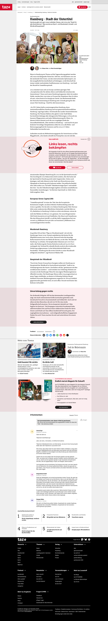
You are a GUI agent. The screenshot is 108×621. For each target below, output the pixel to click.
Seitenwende (81, 611)
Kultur (19, 555)
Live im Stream (59, 579)
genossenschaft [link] (78, 2)
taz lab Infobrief (40, 581)
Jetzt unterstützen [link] (38, 322)
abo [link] (73, 2)
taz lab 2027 (58, 583)
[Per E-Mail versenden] (44, 335)
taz (22, 539)
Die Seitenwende (59, 553)
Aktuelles (57, 548)
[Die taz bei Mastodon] (82, 540)
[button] (89, 7)
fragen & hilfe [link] (37, 2)
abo (75, 548)
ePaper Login (40, 600)
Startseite (20, 12)
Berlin (19, 560)
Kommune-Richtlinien (77, 609)
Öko (19, 550)
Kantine (20, 598)
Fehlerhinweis (48, 331)
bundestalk (21, 574)
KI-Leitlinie (86, 609)
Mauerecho (21, 581)
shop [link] (31, 2)
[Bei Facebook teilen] (54, 335)
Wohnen (38, 550)
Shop (19, 600)
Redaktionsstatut (66, 609)
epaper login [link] (86, 2)
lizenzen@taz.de (28, 611)
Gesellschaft (21, 553)
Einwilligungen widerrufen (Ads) (63, 614)
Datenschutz (64, 611)
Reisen (19, 596)
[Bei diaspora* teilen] (61, 335)
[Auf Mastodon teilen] (47, 335)
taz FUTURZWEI (78, 577)
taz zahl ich (77, 553)
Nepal (38, 548)
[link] (19, 7)
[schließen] (88, 139)
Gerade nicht (84, 139)
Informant (58, 611)
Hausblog (57, 550)
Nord (25, 12)
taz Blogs (76, 574)
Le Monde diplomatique (80, 579)
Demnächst (58, 574)
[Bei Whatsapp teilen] (57, 335)
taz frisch (38, 576)
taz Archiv (76, 581)
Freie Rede (21, 583)
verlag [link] (19, 2)
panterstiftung (78, 557)
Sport (19, 557)
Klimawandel (39, 557)
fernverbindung (22, 576)
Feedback (39, 595)
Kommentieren (40, 331)
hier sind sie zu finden (47, 424)
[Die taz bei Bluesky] (86, 540)
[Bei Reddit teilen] (64, 335)
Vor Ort (57, 576)
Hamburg (30, 12)
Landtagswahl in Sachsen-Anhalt (43, 554)
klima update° (21, 579)
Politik (19, 548)
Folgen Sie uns (76, 539)
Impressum (72, 611)
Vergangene (58, 581)
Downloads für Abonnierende (44, 602)
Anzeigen (20, 603)
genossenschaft (78, 550)
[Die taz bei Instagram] (89, 540)
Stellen (57, 555)
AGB (76, 611)
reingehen (20, 586)
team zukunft (39, 574)
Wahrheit (20, 565)
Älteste (76, 415)
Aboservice (39, 598)
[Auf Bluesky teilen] (50, 335)
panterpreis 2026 (78, 560)
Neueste (71, 415)
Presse (57, 557)
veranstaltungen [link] (25, 2)
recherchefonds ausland (80, 555)
